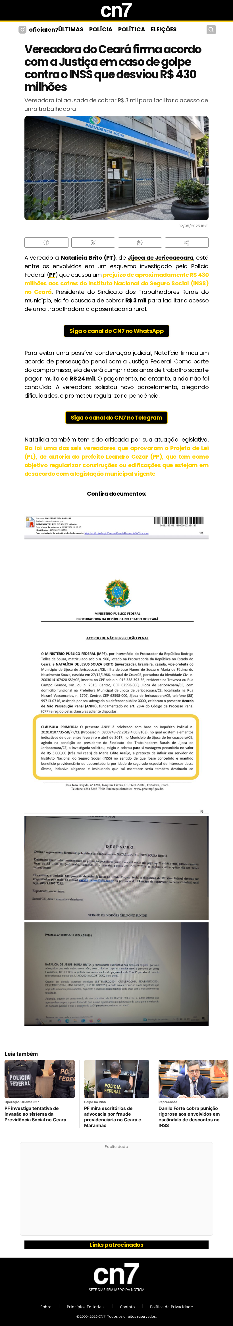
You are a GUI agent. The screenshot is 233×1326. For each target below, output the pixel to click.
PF (52, 275)
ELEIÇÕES (164, 29)
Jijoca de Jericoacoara (160, 258)
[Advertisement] (116, 1192)
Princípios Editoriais (86, 1306)
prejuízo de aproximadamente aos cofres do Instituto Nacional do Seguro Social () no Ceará (116, 283)
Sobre (45, 1306)
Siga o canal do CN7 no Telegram (116, 418)
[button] (187, 242)
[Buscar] (211, 29)
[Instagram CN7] (23, 29)
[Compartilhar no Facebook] (46, 242)
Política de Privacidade (171, 1306)
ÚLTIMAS (71, 29)
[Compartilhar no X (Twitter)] (93, 242)
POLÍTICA (131, 29)
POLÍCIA (101, 29)
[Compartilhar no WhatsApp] (140, 242)
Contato (127, 1306)
